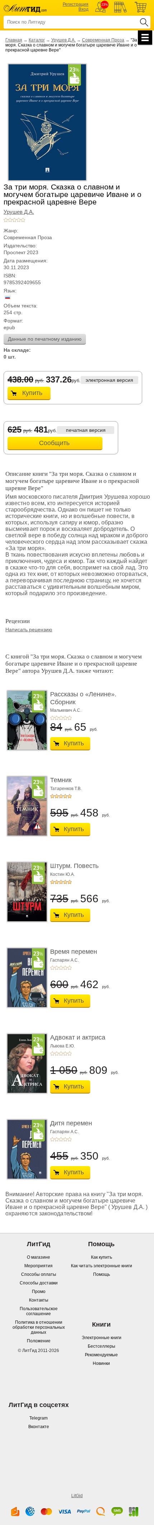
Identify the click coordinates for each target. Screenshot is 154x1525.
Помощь (101, 1274)
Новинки (101, 1363)
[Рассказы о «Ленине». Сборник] (25, 720)
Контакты (38, 1300)
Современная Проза (103, 40)
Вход (83, 9)
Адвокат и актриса (77, 1037)
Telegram (38, 1418)
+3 (14, 220)
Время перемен (73, 951)
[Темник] (25, 806)
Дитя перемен (71, 1123)
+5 (23, 220)
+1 (6, 220)
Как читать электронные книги (101, 1265)
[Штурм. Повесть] (25, 892)
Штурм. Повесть (74, 865)
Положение (38, 1340)
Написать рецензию (28, 629)
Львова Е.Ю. (62, 1045)
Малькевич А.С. (65, 710)
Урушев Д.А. (63, 40)
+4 (18, 220)
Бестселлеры (101, 1346)
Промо (38, 1291)
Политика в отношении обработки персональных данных (39, 1327)
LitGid (77, 1495)
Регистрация (75, 4)
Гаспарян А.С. (64, 960)
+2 (10, 220)
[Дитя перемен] (25, 1149)
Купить (32, 392)
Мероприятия (38, 1265)
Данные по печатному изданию (45, 339)
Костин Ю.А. (62, 874)
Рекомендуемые (101, 1354)
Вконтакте (38, 1426)
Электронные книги (101, 1337)
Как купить (101, 1257)
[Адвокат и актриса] (25, 1063)
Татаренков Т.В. (66, 788)
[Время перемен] (25, 977)
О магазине (38, 1257)
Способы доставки (39, 1282)
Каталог (37, 40)
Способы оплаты (38, 1274)
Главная (13, 40)
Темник (61, 780)
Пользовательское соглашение (39, 1311)
